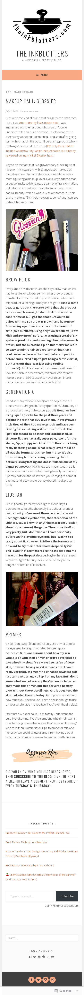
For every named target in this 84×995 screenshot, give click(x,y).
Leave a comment (29, 111)
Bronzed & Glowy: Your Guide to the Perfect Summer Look (38, 833)
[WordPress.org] (52, 957)
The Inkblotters (42, 53)
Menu (44, 75)
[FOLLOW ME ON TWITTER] (38, 980)
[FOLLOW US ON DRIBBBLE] (52, 980)
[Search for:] (42, 938)
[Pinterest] (43, 957)
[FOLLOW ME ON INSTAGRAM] (45, 980)
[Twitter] (34, 957)
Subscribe (67, 896)
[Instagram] (39, 957)
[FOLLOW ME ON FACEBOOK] (31, 980)
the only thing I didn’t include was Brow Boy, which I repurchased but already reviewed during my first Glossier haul (41, 150)
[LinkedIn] (48, 957)
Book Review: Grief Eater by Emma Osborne (30, 865)
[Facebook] (30, 957)
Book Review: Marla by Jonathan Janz (26, 842)
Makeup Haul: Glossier (31, 100)
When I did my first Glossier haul (38, 123)
